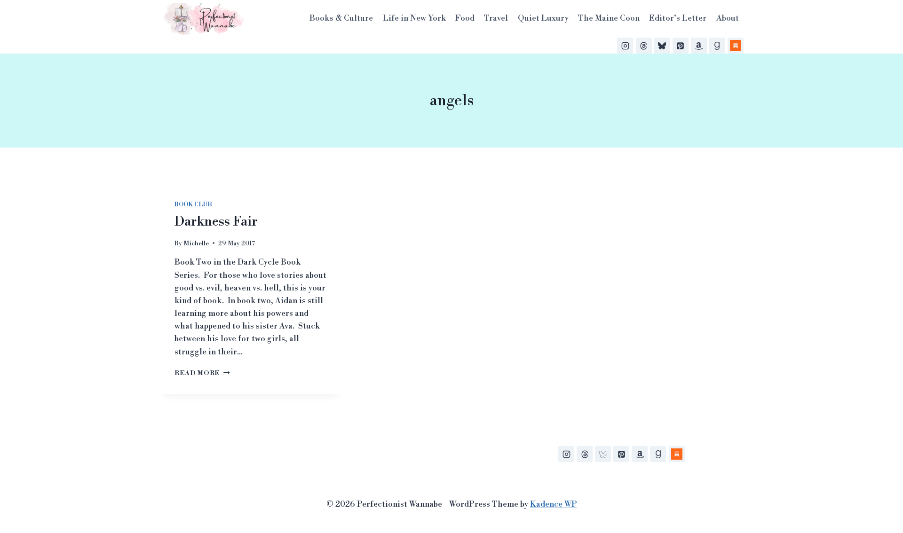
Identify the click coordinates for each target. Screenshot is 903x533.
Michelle (196, 243)
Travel (496, 18)
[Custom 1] (677, 454)
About (727, 18)
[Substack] (736, 46)
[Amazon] (699, 46)
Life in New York (414, 18)
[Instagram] (625, 46)
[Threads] (644, 46)
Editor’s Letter (677, 18)
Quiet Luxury (543, 18)
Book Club (193, 204)
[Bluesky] (662, 46)
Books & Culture (341, 18)
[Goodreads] (717, 46)
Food (465, 18)
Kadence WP (553, 504)
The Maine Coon (609, 18)
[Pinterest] (681, 46)
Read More (202, 373)
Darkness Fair (215, 221)
